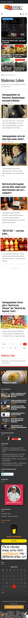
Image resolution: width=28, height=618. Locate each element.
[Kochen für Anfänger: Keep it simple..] (20, 51)
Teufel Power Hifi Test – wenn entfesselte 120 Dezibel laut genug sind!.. (19, 426)
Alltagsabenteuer (6, 59)
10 (12, 344)
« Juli (2, 592)
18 (6, 583)
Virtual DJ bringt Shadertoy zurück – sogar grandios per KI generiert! (14, 41)
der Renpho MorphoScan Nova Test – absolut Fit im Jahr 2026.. (18, 413)
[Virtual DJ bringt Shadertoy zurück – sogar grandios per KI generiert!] (14, 30)
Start (4, 75)
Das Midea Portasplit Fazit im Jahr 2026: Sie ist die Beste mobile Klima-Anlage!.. (19, 401)
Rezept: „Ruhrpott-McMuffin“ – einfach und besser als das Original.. (6, 56)
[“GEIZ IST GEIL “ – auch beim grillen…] (14, 244)
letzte (24, 348)
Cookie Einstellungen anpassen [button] (14, 607)
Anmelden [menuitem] (3, 1)
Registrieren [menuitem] (10, 1)
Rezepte (4, 46)
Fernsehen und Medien (20, 59)
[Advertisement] (14, 283)
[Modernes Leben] (14, 8)
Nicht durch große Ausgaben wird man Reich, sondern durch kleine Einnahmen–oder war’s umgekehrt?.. (14, 188)
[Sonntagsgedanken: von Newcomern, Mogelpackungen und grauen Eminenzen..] (14, 111)
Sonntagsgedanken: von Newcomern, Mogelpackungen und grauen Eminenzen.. (13, 97)
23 (25, 583)
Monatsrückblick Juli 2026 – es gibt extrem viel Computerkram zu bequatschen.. (14, 464)
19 (20, 344)
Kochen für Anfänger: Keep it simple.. (20, 55)
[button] (3, 615)
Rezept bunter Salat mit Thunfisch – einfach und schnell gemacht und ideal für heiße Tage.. (18, 407)
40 (15, 348)
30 (11, 348)
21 (3, 348)
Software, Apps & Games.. (8, 18)
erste (3, 344)
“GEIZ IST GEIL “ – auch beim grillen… (13, 232)
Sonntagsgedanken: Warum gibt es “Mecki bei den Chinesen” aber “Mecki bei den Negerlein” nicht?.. (13, 307)
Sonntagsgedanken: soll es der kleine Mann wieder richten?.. (13, 137)
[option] (14, 44)
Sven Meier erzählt (6, 513)
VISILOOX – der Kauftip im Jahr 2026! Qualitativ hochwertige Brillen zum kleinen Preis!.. (18, 395)
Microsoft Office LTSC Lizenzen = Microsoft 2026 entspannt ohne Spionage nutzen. (17, 420)
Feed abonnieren (4, 443)
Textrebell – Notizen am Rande (9, 516)
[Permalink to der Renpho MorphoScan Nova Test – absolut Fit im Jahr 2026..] (5, 416)
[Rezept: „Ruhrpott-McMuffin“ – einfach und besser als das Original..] (7, 51)
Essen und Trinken (19, 46)
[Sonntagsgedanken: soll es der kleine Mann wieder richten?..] (14, 154)
